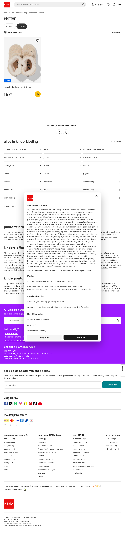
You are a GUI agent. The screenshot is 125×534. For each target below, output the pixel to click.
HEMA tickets (43, 466)
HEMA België (111, 439)
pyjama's (86, 174)
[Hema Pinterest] (30, 403)
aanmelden (111, 385)
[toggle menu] (120, 4)
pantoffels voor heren (111, 265)
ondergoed (9, 165)
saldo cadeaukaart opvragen (84, 466)
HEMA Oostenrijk (112, 449)
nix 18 (88, 486)
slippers (9, 26)
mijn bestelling (11, 333)
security (34, 486)
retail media (77, 473)
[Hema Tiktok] (35, 403)
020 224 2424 (10, 351)
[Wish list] (108, 4)
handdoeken (9, 456)
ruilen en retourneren (14, 340)
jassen (46, 190)
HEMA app (42, 439)
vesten (46, 174)
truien (6, 174)
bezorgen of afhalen (14, 337)
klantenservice (79, 459)
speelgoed (8, 463)
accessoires (8, 190)
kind (12, 13)
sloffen (22, 26)
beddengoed (9, 449)
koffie (6, 470)
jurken (46, 157)
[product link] (22, 60)
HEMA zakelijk (78, 456)
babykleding (9, 446)
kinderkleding (21, 13)
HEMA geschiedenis (81, 452)
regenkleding (88, 190)
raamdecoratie (10, 459)
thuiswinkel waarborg (12, 490)
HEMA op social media (47, 452)
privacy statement (11, 486)
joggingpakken (10, 206)
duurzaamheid (78, 446)
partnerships (78, 470)
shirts (46, 149)
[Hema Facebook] (6, 403)
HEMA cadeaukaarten (47, 463)
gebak (6, 466)
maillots (86, 165)
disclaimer (25, 486)
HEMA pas (42, 442)
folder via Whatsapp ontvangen (50, 449)
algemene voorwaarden (66, 486)
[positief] (59, 132)
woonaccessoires (11, 452)
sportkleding (9, 198)
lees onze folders (45, 446)
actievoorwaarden (80, 463)
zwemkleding (88, 182)
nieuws (40, 476)
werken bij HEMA (80, 442)
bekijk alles (116, 142)
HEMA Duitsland (112, 442)
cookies (81, 486)
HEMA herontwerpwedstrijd (49, 456)
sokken (46, 165)
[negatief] (66, 132)
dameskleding (9, 439)
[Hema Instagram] (20, 403)
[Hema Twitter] (10, 403)
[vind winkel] (117, 320)
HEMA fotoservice (45, 459)
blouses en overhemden (93, 149)
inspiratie (41, 473)
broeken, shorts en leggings (15, 149)
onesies (7, 182)
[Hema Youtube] (40, 403)
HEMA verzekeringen (46, 470)
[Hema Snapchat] (25, 403)
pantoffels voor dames (17, 267)
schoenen (33, 13)
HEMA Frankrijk (112, 446)
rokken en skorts (90, 157)
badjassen (48, 182)
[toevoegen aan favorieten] (37, 40)
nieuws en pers (79, 449)
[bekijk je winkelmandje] (114, 4)
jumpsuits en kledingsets (14, 157)
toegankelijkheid (47, 486)
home (6, 13)
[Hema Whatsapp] (15, 403)
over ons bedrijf (79, 439)
